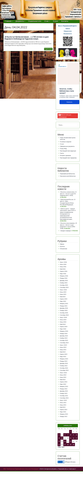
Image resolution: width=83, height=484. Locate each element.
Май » (63, 447)
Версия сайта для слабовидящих (64, 116)
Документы (20, 21)
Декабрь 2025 (64, 280)
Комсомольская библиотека (68, 176)
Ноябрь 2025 (63, 282)
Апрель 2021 (63, 409)
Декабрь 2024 (64, 308)
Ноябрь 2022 (63, 365)
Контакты (64, 21)
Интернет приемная (65, 155)
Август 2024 (63, 317)
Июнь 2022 (63, 377)
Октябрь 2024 (64, 312)
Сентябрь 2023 (64, 342)
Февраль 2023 (64, 359)
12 (62, 438)
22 (70, 441)
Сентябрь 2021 (64, 398)
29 (70, 444)
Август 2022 (63, 372)
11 (59, 438)
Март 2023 (63, 356)
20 (65, 441)
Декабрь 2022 (64, 363)
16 (73, 438)
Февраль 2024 (64, 331)
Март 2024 (63, 329)
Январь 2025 (63, 306)
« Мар (59, 447)
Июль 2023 (63, 347)
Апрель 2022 (63, 382)
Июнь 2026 (63, 266)
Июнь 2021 (63, 405)
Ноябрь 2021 (63, 393)
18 (59, 441)
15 (70, 438)
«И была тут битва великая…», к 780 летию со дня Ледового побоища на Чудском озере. (26, 38)
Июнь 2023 (63, 349)
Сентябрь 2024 (64, 315)
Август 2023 (63, 345)
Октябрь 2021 (64, 395)
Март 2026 (63, 273)
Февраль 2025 (64, 303)
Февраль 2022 (64, 386)
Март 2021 (63, 412)
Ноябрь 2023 (63, 338)
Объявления (63, 248)
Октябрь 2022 (64, 368)
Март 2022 (63, 384)
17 (76, 438)
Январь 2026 (63, 278)
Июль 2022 (63, 375)
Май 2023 (62, 352)
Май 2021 (62, 407)
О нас (46, 21)
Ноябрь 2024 (63, 310)
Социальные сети (34, 21)
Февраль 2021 (64, 414)
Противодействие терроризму (68, 158)
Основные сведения (65, 141)
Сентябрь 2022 (64, 370)
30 (73, 444)
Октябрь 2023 (64, 340)
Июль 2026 (63, 264)
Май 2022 (62, 379)
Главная (8, 21)
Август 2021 (63, 400)
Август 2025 (63, 289)
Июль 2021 (63, 402)
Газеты (62, 153)
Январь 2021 (63, 416)
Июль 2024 (63, 319)
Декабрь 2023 (64, 335)
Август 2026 (63, 262)
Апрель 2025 (63, 299)
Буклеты (62, 246)
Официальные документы (67, 146)
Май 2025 (62, 296)
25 (59, 444)
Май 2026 (62, 269)
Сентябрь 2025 (64, 287)
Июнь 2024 (63, 322)
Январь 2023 (63, 361)
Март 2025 (63, 301)
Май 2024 (62, 324)
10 (76, 435)
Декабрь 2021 (64, 391)
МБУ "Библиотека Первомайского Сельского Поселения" (21, 469)
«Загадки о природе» (65, 230)
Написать (69, 102)
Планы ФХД (63, 148)
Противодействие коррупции (68, 151)
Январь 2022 (63, 389)
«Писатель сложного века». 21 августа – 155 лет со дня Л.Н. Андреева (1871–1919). (68, 193)
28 (67, 444)
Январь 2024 (63, 333)
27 (65, 444)
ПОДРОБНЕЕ (48, 49)
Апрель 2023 (63, 354)
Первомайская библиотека (67, 173)
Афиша (62, 244)
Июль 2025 (63, 292)
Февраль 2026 (64, 276)
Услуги (55, 21)
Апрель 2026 (63, 271)
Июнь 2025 (63, 294)
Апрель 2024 (63, 326)
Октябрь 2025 (64, 285)
